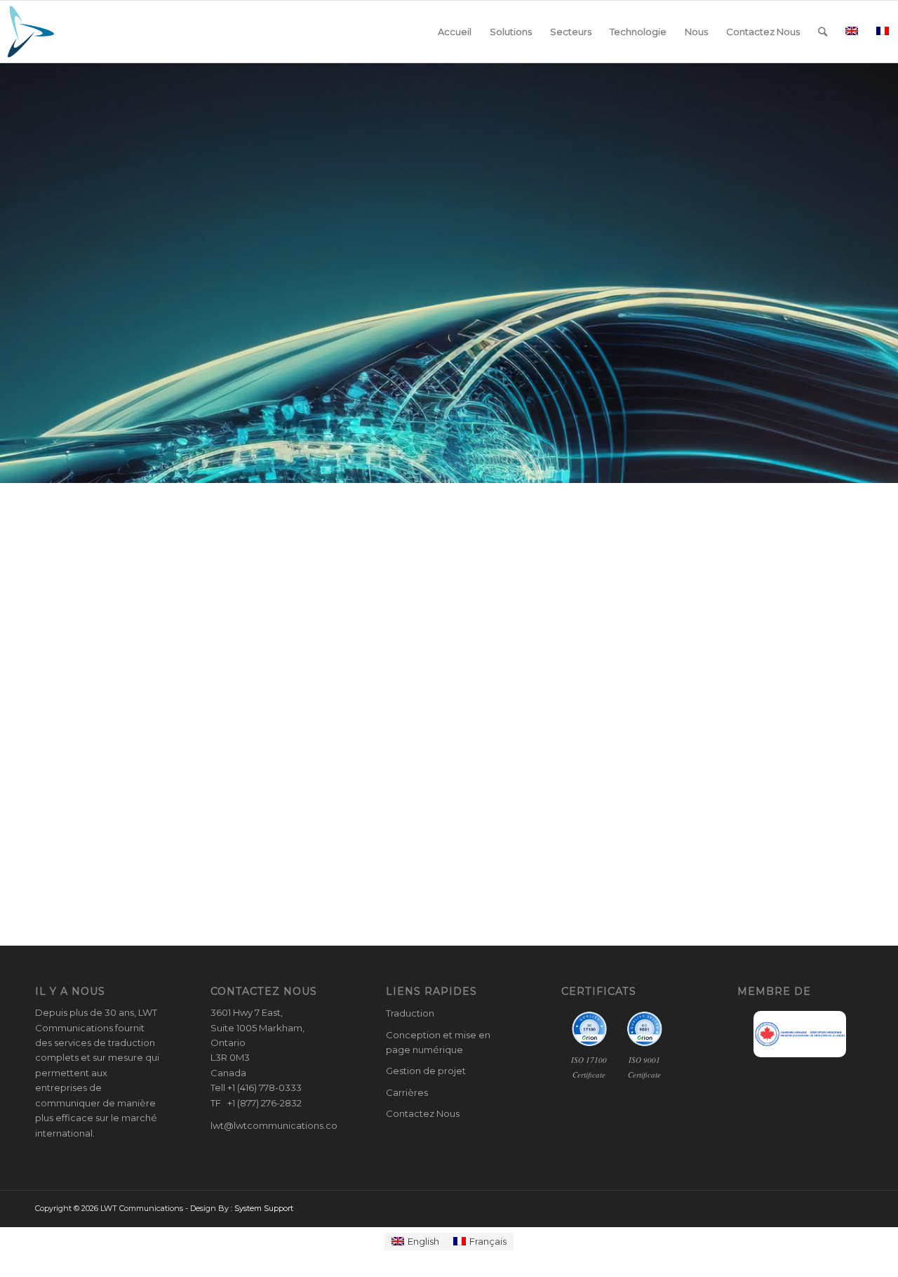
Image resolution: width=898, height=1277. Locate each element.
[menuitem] (455, 31)
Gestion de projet (426, 1070)
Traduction (410, 1013)
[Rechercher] (822, 31)
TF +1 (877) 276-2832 (256, 1103)
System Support (263, 1208)
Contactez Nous (423, 1113)
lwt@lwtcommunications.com (278, 1125)
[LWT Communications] (31, 31)
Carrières (407, 1092)
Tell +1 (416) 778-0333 (256, 1087)
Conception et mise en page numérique (438, 1042)
